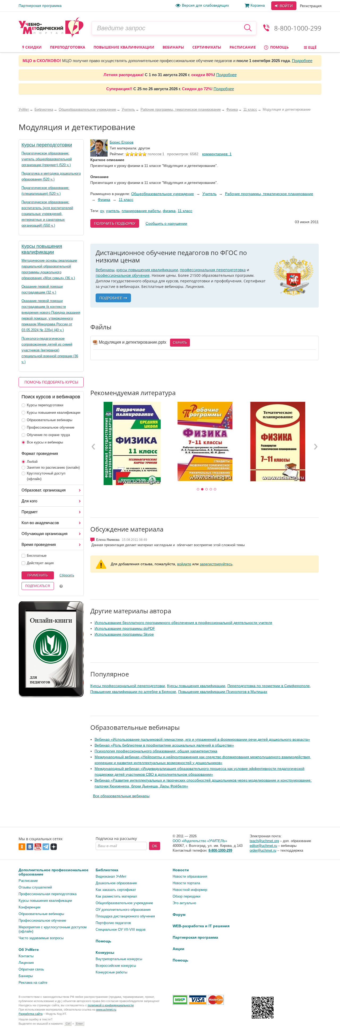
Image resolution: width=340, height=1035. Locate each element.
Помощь (279, 47)
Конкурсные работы (111, 972)
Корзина (257, 5)
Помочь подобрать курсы (51, 382)
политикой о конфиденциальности (111, 1005)
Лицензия (26, 963)
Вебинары (173, 47)
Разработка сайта (30, 1013)
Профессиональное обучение (50, 427)
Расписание (243, 47)
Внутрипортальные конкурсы (119, 959)
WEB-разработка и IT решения (201, 926)
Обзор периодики (186, 896)
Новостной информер (190, 890)
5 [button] (215, 489)
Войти (286, 6)
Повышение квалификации (124, 47)
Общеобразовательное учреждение (162, 194)
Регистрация (311, 6)
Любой (32, 462)
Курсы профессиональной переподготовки (127, 686)
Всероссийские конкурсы (116, 966)
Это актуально (184, 903)
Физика (104, 199)
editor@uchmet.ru (263, 846)
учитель (113, 211)
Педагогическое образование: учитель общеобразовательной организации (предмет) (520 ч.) (47, 159)
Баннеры (26, 976)
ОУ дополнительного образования (123, 910)
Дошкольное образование (116, 883)
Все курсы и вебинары (45, 442)
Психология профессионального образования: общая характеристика (156, 751)
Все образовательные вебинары (121, 796)
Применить (37, 575)
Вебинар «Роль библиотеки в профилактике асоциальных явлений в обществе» (164, 745)
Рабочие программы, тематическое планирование (269, 194)
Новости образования (190, 876)
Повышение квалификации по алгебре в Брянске (133, 691)
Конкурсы (105, 952)
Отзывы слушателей (35, 887)
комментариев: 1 (217, 154)
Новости (181, 870)
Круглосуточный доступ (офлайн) (46, 476)
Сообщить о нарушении (166, 223)
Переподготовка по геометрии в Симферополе (268, 686)
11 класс (126, 199)
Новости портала (186, 883)
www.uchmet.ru (106, 1009)
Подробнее (302, 60)
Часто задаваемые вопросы (41, 938)
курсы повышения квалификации (147, 269)
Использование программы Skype (124, 634)
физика (169, 211)
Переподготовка (67, 47)
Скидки (33, 47)
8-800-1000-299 (297, 28)
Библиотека (107, 870)
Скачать (180, 342)
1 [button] (198, 489)
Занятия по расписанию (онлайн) (53, 467)
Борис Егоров (121, 142)
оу (102, 211)
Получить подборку (114, 223)
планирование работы (141, 211)
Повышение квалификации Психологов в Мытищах (222, 691)
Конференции (29, 907)
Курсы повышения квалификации (53, 413)
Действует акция (40, 563)
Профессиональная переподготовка (47, 894)
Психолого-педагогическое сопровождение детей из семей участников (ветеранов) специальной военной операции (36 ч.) (50, 350)
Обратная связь (31, 969)
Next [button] (315, 446)
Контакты (26, 956)
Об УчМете (29, 949)
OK (154, 846)
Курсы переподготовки (47, 145)
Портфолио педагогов (113, 923)
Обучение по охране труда (48, 435)
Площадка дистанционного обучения (125, 916)
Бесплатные (36, 556)
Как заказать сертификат (116, 890)
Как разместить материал (116, 896)
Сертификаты (206, 47)
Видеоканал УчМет (111, 876)
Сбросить (67, 575)
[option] (132, 443)
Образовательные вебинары (49, 420)
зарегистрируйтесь (216, 564)
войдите (184, 564)
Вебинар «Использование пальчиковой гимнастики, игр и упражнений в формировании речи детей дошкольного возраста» (202, 739)
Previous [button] (93, 446)
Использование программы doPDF (125, 628)
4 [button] (211, 489)
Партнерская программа (40, 5)
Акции (178, 949)
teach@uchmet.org (264, 841)
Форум (179, 914)
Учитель (209, 194)
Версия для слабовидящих (205, 5)
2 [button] (202, 489)
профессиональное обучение (123, 275)
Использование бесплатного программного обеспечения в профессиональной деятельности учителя (183, 622)
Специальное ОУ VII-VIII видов (121, 930)
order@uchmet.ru (263, 850)
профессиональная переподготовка (213, 269)
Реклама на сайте (33, 983)
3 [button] (206, 489)
